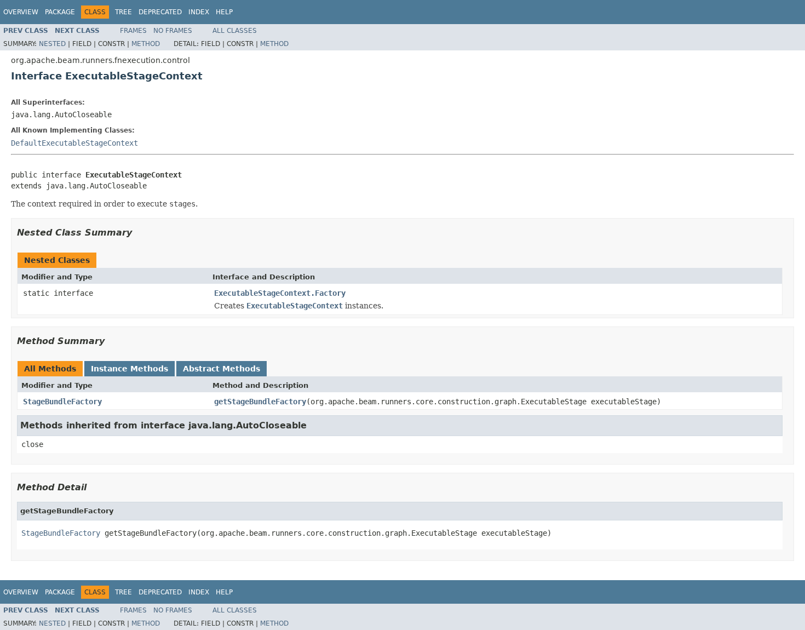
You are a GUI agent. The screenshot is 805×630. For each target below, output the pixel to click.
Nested (52, 44)
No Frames (172, 31)
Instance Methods (129, 368)
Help (224, 12)
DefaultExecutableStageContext (74, 143)
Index (198, 12)
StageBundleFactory (62, 401)
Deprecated (160, 12)
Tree (123, 12)
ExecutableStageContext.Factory (280, 293)
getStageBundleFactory (260, 401)
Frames (133, 31)
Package (60, 12)
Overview (20, 12)
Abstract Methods (221, 368)
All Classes (234, 31)
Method (145, 44)
